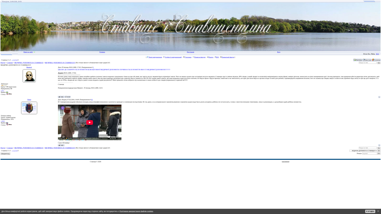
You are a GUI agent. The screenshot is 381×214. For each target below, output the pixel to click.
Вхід (278, 52)
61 (92, 99)
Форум (2, 63)
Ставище (10, 63)
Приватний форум (228, 57)
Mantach (29, 67)
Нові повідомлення (155, 57)
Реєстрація (190, 52)
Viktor (29, 99)
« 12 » (3, 121)
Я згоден (370, 211)
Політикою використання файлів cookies (136, 211)
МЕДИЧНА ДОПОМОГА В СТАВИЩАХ (28, 63)
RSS (377, 54)
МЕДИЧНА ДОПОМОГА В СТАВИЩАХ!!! (60, 63)
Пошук (211, 57)
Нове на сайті (28, 52)
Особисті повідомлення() (173, 57)
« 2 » (2, 90)
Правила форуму (200, 57)
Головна (102, 52)
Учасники (188, 57)
